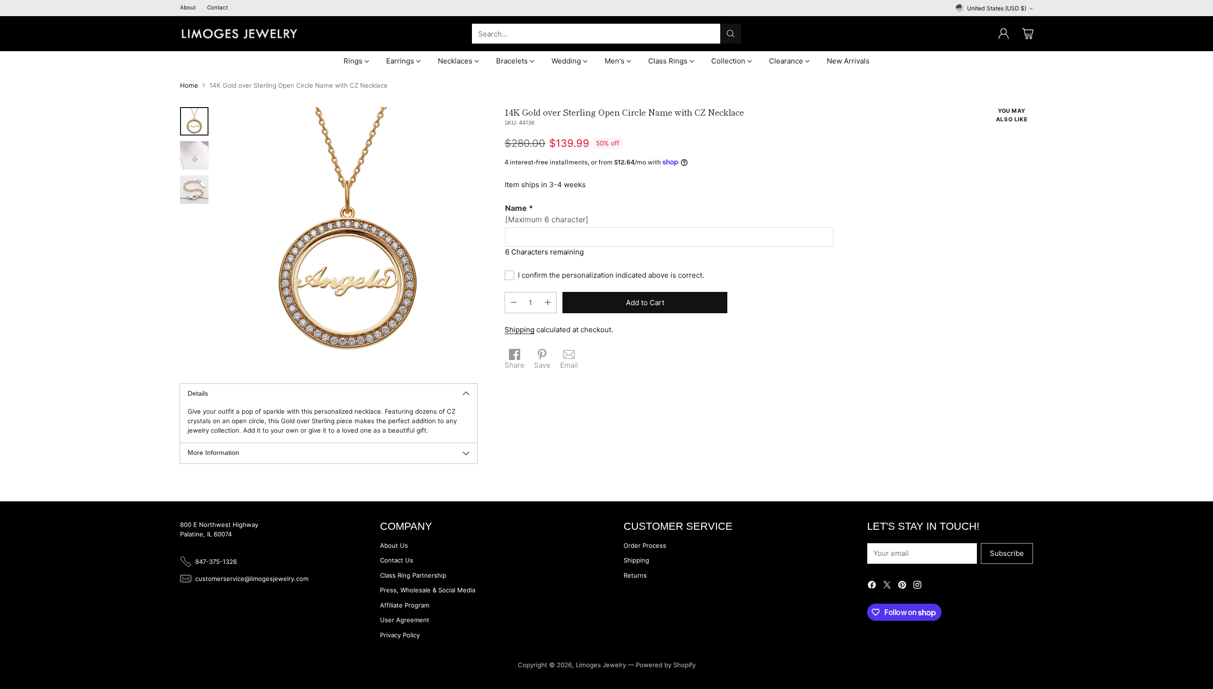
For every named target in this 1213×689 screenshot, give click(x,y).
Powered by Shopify (666, 665)
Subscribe (1007, 553)
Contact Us (396, 560)
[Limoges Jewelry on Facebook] (872, 586)
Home (189, 85)
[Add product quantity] (547, 302)
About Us (394, 545)
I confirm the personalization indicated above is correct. (611, 275)
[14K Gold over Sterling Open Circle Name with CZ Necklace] (347, 236)
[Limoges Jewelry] (239, 33)
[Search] (730, 34)
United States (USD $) (996, 8)
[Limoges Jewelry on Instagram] (917, 586)
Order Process (645, 545)
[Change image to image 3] (194, 189)
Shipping (519, 329)
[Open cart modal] (1028, 34)
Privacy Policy (400, 635)
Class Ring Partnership (413, 575)
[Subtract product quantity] (513, 302)
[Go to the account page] (1004, 34)
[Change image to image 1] (194, 121)
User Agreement (404, 620)
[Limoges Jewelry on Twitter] (887, 586)
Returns (635, 575)
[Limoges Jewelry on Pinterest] (902, 586)
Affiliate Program (404, 605)
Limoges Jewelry (601, 665)
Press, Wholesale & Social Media (427, 590)
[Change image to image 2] (194, 155)
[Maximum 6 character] (546, 213)
